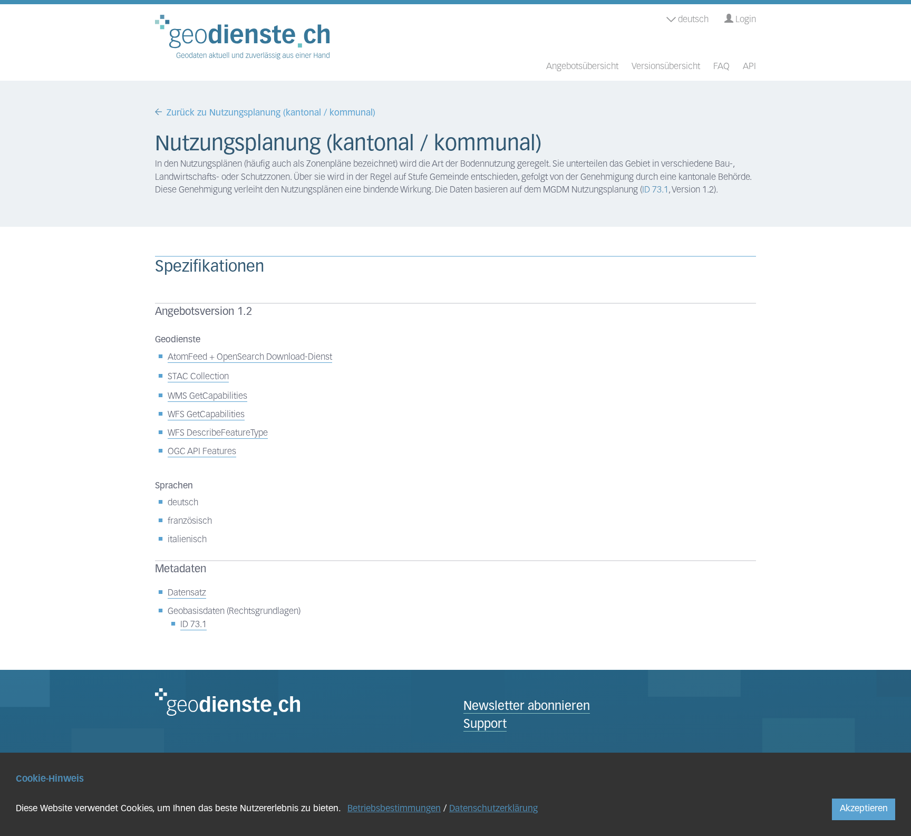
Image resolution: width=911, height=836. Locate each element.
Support (485, 725)
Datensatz (187, 593)
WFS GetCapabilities (206, 414)
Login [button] (744, 19)
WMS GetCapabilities (207, 396)
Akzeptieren (864, 808)
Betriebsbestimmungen (394, 808)
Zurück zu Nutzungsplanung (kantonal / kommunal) (271, 113)
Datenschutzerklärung (493, 808)
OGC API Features (202, 451)
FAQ (721, 66)
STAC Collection (198, 376)
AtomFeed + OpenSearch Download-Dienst (250, 357)
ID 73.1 (655, 190)
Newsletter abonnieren (526, 707)
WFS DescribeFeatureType (218, 433)
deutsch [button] (692, 19)
